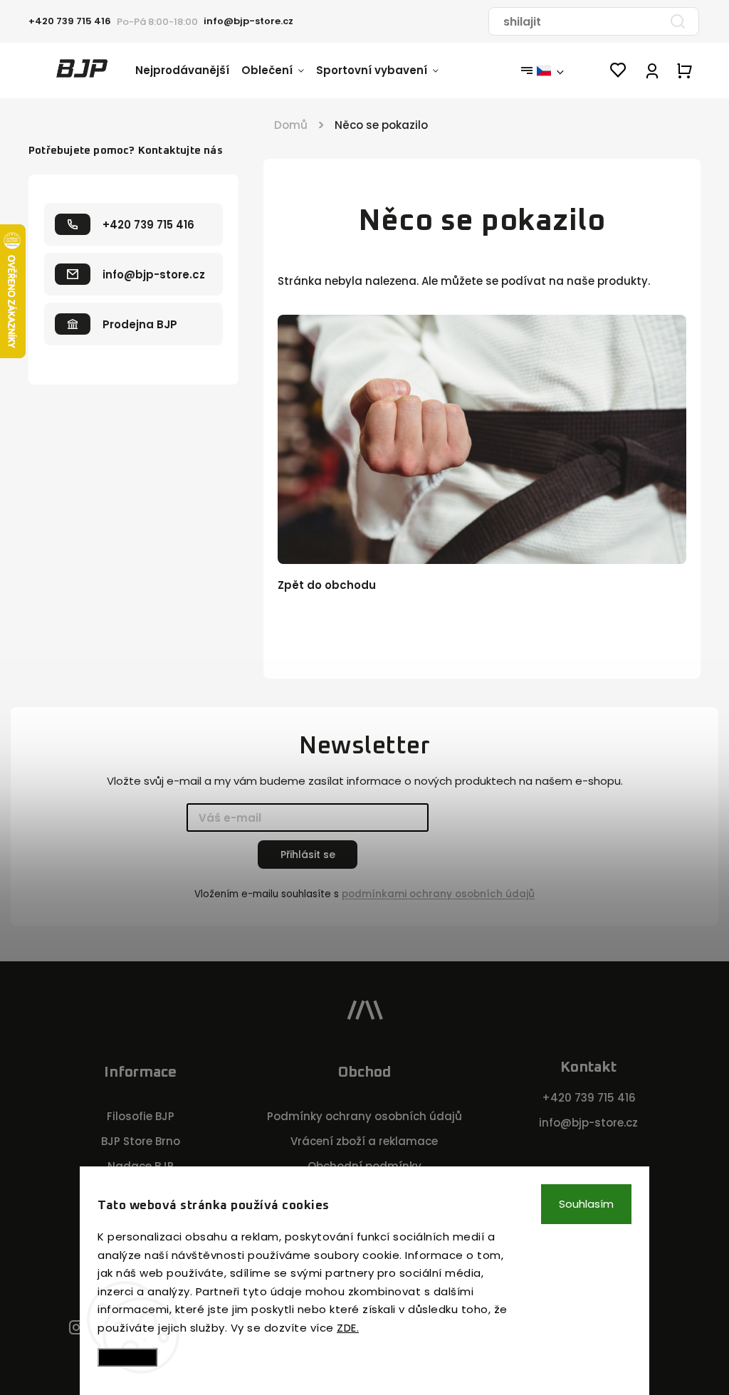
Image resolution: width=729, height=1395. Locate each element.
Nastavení (127, 1357)
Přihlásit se (307, 854)
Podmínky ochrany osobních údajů (364, 1116)
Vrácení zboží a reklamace (364, 1141)
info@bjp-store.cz (588, 1122)
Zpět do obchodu (327, 585)
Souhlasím (586, 1203)
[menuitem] (188, 70)
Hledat (678, 21)
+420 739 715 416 (589, 1097)
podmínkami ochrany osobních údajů (438, 894)
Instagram (76, 1328)
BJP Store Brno (140, 1141)
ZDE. (348, 1327)
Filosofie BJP (140, 1116)
